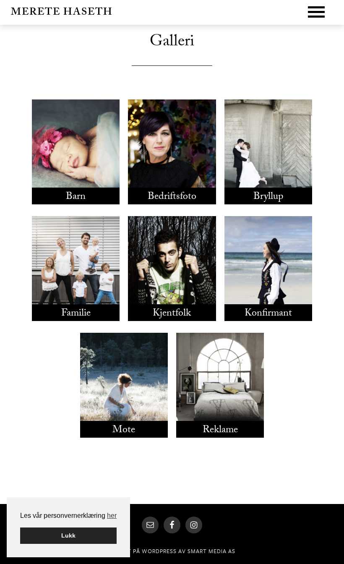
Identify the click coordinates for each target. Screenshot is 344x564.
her (112, 515)
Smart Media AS (211, 551)
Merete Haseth (62, 13)
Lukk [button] (68, 535)
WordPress (159, 551)
